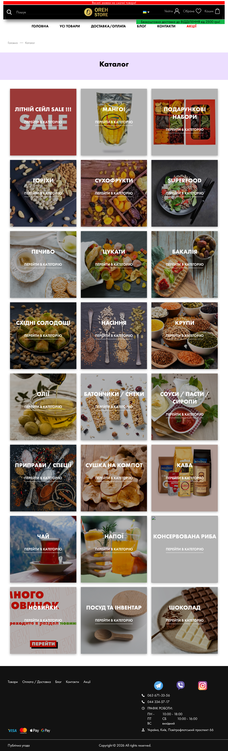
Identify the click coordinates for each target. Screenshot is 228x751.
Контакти (72, 681)
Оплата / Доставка (36, 681)
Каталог (30, 43)
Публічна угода (19, 745)
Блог (141, 26)
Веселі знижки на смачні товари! (114, 2)
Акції (86, 681)
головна (40, 26)
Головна (13, 43)
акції (191, 26)
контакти (166, 26)
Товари (13, 681)
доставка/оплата (108, 26)
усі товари (70, 26)
